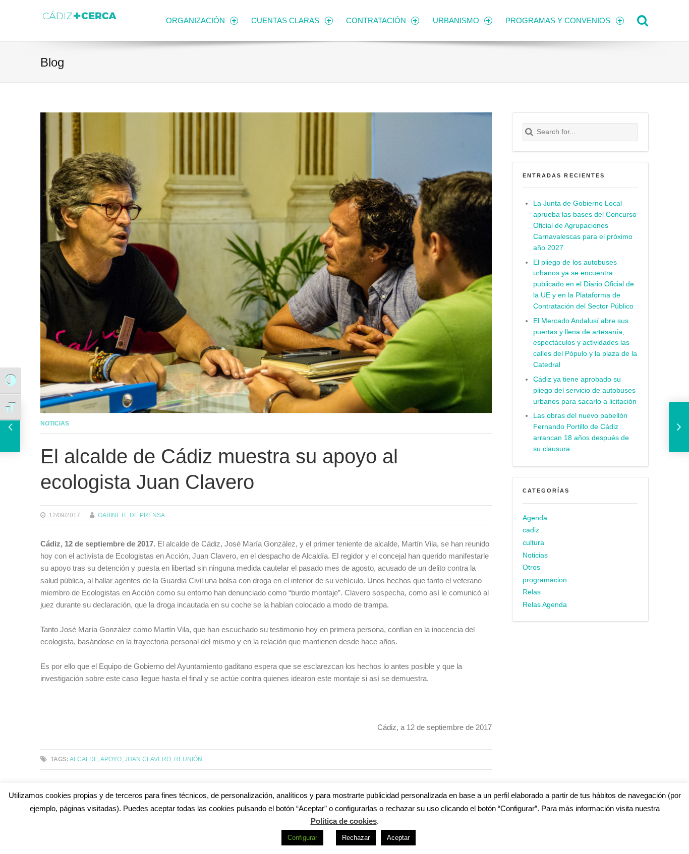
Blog (52, 62)
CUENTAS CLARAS (285, 20)
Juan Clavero (148, 759)
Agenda (535, 518)
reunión (188, 759)
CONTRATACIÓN (376, 20)
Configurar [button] (302, 837)
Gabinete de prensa (131, 515)
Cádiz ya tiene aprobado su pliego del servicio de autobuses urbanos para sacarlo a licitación (585, 390)
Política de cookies (344, 821)
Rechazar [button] (356, 837)
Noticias (54, 423)
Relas (532, 592)
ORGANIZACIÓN (195, 20)
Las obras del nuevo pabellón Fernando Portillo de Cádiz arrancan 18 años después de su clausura (581, 432)
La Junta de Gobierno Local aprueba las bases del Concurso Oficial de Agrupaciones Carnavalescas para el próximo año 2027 (585, 226)
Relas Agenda (545, 604)
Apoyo (111, 759)
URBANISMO (456, 20)
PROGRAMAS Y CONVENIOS (557, 20)
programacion (545, 580)
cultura (533, 542)
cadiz (531, 530)
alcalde (84, 759)
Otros (531, 567)
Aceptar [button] (398, 837)
